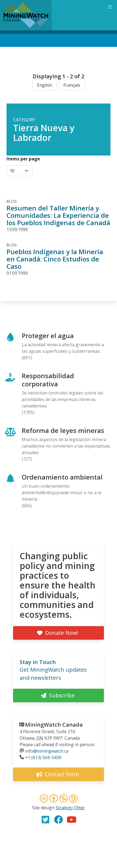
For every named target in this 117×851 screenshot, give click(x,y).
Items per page (23, 159)
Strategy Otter (70, 808)
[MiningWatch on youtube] (71, 819)
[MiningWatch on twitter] (45, 819)
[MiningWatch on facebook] (58, 819)
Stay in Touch (38, 662)
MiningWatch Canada (54, 724)
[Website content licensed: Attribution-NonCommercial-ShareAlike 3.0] (58, 799)
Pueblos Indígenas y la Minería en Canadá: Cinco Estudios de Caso (55, 259)
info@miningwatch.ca (46, 751)
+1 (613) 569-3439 (43, 758)
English (44, 85)
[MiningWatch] (26, 15)
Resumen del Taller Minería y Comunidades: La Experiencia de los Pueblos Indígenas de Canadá (58, 215)
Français (71, 85)
